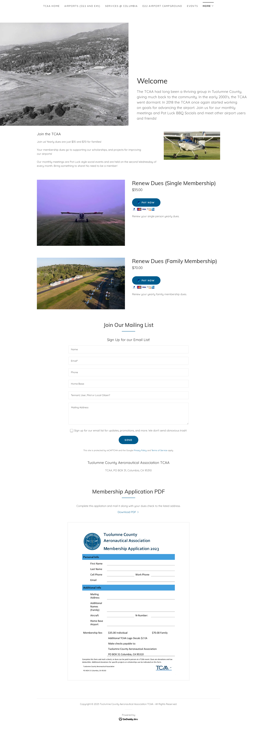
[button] (208, 5)
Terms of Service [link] (159, 450)
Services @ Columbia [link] (121, 5)
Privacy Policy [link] (140, 450)
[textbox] (128, 349)
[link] (129, 512)
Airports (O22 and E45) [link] (82, 5)
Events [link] (192, 5)
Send (128, 439)
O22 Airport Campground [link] (162, 5)
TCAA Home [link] (51, 5)
